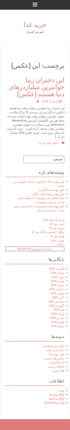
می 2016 (59, 309)
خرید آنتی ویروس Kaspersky (34, 248)
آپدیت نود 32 (57, 224)
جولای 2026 (57, 273)
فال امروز (58, 370)
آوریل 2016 (57, 313)
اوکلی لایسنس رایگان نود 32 (47, 232)
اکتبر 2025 (58, 297)
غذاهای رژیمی (56, 366)
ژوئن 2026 (58, 277)
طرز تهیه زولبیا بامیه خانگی (48, 194)
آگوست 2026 (56, 268)
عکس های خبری (48, 142)
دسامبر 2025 (56, 289)
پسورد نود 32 (56, 228)
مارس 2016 (57, 318)
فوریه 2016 (57, 322)
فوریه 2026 (57, 281)
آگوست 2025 (56, 305)
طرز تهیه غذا (56, 354)
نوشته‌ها (56, 394)
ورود (61, 390)
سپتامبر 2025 (56, 301)
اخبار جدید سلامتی (53, 346)
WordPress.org (54, 403)
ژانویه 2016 (57, 326)
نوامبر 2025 (57, 293)
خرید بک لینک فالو (53, 220)
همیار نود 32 (57, 236)
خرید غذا (35, 24)
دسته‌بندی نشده (55, 350)
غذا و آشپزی (57, 362)
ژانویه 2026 (57, 285)
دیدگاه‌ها (56, 398)
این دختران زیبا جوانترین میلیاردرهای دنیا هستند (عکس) (36, 86)
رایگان (60, 244)
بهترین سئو (58, 240)
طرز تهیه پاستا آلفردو (51, 190)
